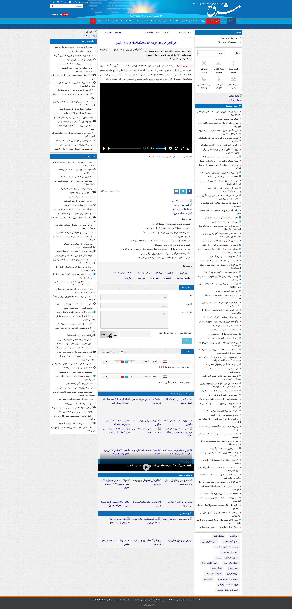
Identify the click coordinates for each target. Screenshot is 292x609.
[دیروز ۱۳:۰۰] (115, 527)
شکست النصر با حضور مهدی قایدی (78, 308)
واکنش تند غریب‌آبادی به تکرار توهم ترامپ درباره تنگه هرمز (219, 499)
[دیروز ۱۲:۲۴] (177, 437)
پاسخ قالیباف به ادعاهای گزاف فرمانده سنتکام (219, 527)
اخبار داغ (128, 278)
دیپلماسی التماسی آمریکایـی (226, 119)
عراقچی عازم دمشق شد (180, 236)
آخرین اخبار (90, 156)
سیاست (232, 20)
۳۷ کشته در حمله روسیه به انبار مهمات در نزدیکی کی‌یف (73, 96)
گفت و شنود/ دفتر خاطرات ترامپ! (224, 325)
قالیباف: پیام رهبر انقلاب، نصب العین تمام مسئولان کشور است (221, 377)
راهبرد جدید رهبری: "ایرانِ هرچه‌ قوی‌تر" (221, 272)
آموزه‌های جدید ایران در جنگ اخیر (224, 256)
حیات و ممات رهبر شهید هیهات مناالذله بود (220, 390)
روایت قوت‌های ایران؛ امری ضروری (223, 334)
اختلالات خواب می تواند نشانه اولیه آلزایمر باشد (73, 209)
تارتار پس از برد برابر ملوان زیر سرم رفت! (75, 90)
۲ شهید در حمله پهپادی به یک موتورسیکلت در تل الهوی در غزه (73, 135)
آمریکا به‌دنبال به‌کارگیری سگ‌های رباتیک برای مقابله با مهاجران (75, 269)
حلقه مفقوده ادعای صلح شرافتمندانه (223, 176)
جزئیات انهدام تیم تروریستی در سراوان (147, 422)
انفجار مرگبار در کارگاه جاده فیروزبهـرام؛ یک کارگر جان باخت (73, 298)
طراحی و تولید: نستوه (146, 604)
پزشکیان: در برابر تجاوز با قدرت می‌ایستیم (220, 240)
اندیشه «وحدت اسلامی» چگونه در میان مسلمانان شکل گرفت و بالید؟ (73, 276)
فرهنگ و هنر (147, 20)
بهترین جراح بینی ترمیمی (226, 557)
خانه (239, 20)
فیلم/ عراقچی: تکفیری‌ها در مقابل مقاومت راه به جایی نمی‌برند (164, 257)
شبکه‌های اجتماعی (189, 20)
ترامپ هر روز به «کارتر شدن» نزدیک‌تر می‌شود (73, 144)
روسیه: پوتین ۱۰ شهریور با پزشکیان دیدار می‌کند (218, 399)
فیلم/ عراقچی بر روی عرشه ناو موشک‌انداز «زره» (169, 224)
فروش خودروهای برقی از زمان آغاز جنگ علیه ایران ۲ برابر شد (75, 226)
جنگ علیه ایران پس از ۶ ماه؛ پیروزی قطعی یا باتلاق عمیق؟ (75, 182)
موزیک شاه (219, 536)
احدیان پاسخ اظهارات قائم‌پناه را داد (223, 395)
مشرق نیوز (217, 8)
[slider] (124, 148)
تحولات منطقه (213, 20)
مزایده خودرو (232, 574)
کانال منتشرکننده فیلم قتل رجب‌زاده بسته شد (219, 260)
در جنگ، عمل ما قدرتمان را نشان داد (223, 338)
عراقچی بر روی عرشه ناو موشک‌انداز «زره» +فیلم (146, 42)
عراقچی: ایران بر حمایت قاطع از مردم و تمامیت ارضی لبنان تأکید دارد (220, 227)
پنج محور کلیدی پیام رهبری (227, 291)
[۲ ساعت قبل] (177, 527)
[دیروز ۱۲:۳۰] (115, 408)
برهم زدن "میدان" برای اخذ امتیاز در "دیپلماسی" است (168, 228)
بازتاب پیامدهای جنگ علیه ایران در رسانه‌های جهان (75, 329)
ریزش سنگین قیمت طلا (228, 42)
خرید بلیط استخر (213, 574)
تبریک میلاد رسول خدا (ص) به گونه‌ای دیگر (220, 317)
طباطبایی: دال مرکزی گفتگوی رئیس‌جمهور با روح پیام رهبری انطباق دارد (219, 251)
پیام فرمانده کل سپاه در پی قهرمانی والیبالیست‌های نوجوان (79, 245)
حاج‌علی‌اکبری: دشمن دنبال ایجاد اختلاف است (219, 493)
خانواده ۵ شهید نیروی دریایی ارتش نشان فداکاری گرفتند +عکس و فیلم (160, 240)
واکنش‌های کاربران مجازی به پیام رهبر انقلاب (219, 172)
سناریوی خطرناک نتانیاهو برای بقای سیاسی (75, 303)
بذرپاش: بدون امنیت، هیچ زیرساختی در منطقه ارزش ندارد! (220, 266)
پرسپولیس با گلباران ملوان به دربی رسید (179, 504)
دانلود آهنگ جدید (230, 541)
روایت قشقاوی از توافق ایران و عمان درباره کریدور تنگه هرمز (222, 151)
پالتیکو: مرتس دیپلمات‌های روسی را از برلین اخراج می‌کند (73, 417)
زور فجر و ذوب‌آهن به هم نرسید (79, 383)
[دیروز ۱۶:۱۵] (146, 467)
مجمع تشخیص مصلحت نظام (120, 272)
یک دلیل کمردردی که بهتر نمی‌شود (78, 201)
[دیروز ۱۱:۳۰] (115, 437)
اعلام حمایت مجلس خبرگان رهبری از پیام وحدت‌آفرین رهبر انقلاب (222, 235)
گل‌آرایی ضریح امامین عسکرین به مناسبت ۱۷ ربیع (72, 407)
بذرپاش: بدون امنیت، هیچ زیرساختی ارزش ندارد (218, 482)
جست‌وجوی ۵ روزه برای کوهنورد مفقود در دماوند (72, 117)
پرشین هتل (233, 568)
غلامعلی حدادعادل (183, 278)
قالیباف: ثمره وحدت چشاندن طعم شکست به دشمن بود (220, 204)
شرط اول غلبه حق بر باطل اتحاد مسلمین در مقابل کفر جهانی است (219, 113)
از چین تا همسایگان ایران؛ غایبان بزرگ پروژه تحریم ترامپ (75, 378)
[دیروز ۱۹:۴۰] (146, 489)
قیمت (238, 32)
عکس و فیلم (118, 20)
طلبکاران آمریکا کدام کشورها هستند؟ (77, 176)
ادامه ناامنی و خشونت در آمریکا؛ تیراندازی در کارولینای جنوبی (75, 358)
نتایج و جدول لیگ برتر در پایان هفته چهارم (75, 121)
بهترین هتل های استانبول (226, 547)
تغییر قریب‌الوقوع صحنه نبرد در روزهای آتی (172, 245)
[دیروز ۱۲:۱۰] (146, 437)
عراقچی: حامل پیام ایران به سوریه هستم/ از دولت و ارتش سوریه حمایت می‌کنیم (156, 249)
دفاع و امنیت (174, 20)
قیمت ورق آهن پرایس (228, 579)
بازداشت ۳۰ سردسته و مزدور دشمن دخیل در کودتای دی (220, 514)
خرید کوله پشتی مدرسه (227, 590)
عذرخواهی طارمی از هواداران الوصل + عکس (74, 63)
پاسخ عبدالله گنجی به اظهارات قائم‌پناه (222, 364)
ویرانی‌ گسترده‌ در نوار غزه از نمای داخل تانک (74, 251)
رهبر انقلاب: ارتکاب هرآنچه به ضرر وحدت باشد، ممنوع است (219, 428)
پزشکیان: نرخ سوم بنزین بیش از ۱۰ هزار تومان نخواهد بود (220, 344)
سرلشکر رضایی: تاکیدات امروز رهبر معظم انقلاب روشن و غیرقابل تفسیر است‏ (219, 351)
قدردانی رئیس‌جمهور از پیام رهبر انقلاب (221, 410)
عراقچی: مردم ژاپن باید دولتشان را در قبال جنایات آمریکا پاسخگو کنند (219, 182)
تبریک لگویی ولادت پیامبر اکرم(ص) (78, 205)
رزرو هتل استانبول (230, 552)
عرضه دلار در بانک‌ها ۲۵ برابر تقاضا (78, 113)
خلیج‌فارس (167, 278)
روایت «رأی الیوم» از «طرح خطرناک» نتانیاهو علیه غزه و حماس (73, 429)
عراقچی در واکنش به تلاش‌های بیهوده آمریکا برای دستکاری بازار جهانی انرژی (219, 197)
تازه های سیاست (233, 106)
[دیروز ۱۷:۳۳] (177, 408)
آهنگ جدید (217, 568)
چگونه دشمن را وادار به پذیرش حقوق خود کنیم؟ (218, 321)
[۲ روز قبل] (115, 489)
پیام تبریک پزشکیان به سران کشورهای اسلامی (219, 145)
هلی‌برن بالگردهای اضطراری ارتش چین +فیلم (74, 347)
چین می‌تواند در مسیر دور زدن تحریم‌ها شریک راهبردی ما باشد (220, 443)
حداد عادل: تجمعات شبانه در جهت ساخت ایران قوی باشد (219, 125)
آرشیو (75, 2)
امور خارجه (154, 278)
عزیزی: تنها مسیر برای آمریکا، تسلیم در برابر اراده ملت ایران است (219, 521)
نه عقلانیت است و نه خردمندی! (225, 329)
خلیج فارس (141, 278)
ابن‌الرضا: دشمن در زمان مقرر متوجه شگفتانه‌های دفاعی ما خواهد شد (219, 476)
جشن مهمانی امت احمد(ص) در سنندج (116, 542)
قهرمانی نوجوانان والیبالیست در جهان (146, 504)
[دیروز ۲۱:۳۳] (177, 489)
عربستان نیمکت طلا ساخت (81, 51)
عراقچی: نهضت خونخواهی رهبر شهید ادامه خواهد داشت (221, 370)
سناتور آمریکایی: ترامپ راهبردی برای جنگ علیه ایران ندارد (220, 421)
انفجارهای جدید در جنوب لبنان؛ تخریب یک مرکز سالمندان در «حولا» (74, 393)
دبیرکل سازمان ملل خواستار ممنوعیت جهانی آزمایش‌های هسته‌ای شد (75, 291)
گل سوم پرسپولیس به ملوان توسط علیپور (75, 423)
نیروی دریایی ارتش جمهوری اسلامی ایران (172, 272)
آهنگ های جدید (231, 563)
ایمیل (189, 304)
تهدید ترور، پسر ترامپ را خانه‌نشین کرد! (76, 411)
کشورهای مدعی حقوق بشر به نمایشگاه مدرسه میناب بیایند (220, 405)
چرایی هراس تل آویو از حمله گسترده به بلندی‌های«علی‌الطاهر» (77, 69)
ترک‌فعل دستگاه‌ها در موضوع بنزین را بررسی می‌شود (221, 461)
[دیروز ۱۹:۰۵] (146, 527)
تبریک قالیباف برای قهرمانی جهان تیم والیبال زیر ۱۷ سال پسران (219, 139)
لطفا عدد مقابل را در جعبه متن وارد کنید (175, 333)
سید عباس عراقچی (144, 272)
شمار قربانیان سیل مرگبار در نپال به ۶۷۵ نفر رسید (75, 127)
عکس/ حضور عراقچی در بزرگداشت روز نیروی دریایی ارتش (165, 253)
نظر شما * (187, 313)
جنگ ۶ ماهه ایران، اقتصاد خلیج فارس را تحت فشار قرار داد (220, 454)
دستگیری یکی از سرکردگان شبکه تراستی (178, 422)
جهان (224, 20)
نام (190, 296)
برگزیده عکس (186, 513)
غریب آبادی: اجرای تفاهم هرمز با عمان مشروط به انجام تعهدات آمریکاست (220, 132)
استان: (237, 53)
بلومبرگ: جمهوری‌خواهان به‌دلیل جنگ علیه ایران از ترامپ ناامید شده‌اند (74, 103)
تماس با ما (65, 2)
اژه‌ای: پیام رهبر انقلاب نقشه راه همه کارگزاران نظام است (220, 311)
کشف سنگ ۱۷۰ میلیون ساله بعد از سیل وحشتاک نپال (73, 77)
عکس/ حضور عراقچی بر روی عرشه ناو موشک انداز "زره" (166, 232)
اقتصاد (128, 20)
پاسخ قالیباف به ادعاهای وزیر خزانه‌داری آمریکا (219, 161)
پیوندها (100, 20)
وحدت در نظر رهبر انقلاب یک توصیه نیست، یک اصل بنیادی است (219, 278)
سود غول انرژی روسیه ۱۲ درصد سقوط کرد (75, 213)
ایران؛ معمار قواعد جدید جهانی (225, 221)
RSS (84, 2)
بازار (92, 20)
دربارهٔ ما (53, 2)
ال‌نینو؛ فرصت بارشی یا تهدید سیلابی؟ (77, 188)
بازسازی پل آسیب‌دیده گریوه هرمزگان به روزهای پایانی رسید (219, 435)
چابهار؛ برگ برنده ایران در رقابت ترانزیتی (221, 217)
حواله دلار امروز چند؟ (229, 38)
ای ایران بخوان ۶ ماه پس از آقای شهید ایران (220, 156)
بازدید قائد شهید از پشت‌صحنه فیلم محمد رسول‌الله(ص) (76, 171)
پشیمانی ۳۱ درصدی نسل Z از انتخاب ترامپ (75, 232)
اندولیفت (208, 579)
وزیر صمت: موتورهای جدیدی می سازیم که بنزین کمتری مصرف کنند (219, 469)
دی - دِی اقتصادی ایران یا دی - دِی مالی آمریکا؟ (74, 312)
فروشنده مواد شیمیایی (228, 584)
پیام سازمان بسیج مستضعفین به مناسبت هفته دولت (220, 212)
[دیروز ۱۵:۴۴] (146, 408)
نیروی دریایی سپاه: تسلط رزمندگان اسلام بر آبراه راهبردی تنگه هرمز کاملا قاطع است (219, 359)
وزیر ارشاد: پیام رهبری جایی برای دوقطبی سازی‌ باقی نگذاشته (220, 285)
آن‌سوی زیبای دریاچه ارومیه (180, 541)
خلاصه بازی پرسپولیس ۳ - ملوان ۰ (78, 367)
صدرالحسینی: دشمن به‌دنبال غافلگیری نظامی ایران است (221, 488)
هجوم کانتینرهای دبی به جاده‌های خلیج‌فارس (74, 47)
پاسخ (105, 361)
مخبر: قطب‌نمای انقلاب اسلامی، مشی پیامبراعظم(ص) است (223, 190)
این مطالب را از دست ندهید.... (178, 394)
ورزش (202, 20)
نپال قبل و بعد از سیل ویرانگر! (80, 59)
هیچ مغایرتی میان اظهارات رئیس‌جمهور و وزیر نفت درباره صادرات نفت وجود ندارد (220, 385)
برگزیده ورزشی (185, 475)
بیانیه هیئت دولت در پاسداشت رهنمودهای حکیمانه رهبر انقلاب (221, 304)
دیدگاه (108, 20)
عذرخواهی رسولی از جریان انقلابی (224, 415)
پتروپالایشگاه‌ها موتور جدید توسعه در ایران (146, 542)
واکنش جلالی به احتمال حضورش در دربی (75, 339)
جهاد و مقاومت (161, 20)
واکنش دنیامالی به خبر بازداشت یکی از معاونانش (72, 363)
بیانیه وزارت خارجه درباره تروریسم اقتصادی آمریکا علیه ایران (219, 507)
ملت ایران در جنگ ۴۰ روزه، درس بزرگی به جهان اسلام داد (219, 167)
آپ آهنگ (234, 536)
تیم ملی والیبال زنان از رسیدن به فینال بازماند (74, 149)
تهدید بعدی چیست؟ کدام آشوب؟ (224, 448)
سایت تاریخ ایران (208, 541)
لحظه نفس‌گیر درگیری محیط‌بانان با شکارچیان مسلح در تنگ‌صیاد (158, 465)
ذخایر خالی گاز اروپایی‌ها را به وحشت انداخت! (73, 343)
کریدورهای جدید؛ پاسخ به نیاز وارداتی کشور (220, 245)
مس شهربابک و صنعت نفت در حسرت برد (75, 399)
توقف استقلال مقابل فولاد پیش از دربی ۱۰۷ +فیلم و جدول (115, 504)
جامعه (136, 20)
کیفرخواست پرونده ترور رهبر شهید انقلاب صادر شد (219, 297)
